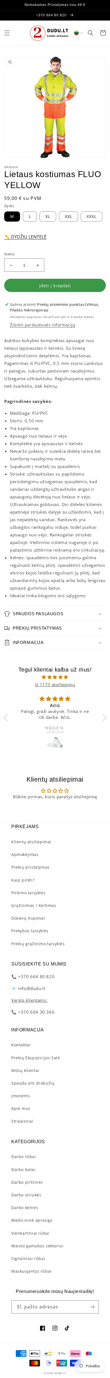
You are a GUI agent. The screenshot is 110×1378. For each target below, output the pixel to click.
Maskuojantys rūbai (31, 1271)
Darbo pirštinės (27, 1182)
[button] (7, 33)
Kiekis (9, 254)
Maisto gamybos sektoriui (37, 1245)
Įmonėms (20, 1095)
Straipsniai (22, 1121)
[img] (55, 677)
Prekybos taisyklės (30, 930)
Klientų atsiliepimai (31, 841)
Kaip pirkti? (22, 880)
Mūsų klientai (25, 1070)
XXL (68, 216)
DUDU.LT (60, 1373)
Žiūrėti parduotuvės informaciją (42, 324)
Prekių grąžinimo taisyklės (38, 943)
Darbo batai (23, 1169)
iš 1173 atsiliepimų (55, 684)
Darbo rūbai (23, 1156)
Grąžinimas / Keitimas (33, 905)
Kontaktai (20, 1044)
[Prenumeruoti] (92, 1307)
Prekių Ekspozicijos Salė (35, 1057)
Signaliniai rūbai (28, 1258)
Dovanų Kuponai (28, 918)
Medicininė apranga (31, 1220)
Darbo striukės (26, 1195)
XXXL (91, 216)
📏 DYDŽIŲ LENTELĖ (25, 237)
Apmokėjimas (25, 854)
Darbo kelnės (24, 1207)
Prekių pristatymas (30, 867)
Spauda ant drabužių (32, 1083)
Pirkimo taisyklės (28, 892)
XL (47, 216)
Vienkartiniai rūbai (30, 1233)
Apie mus (20, 1108)
